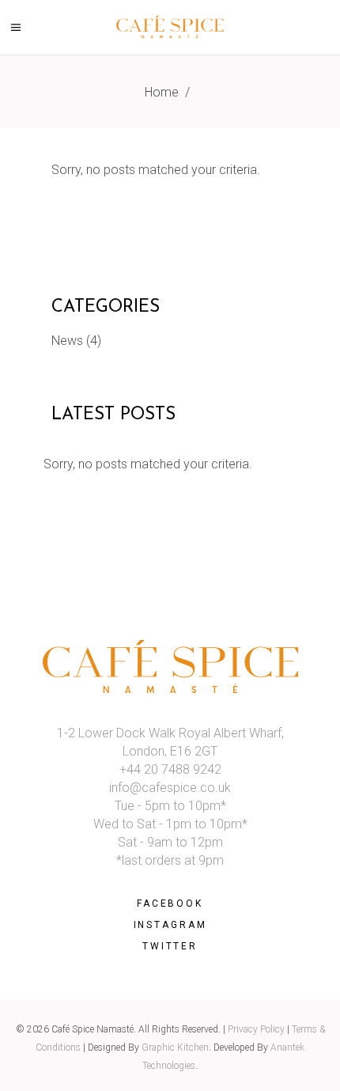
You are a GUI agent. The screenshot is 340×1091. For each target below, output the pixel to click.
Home (162, 92)
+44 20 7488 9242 (170, 769)
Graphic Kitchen (175, 1047)
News (67, 340)
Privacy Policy (256, 1029)
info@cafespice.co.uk (170, 787)
